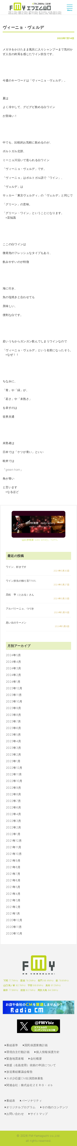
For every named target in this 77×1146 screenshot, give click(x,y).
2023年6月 (13, 728)
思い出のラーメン (16, 622)
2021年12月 (14, 840)
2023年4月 (13, 741)
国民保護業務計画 (36, 1045)
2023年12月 (14, 688)
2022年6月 (13, 807)
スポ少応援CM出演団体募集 (24, 1078)
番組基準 (12, 1045)
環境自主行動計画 (18, 1052)
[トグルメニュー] (70, 10)
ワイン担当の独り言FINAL (21, 580)
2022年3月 (13, 821)
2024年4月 (13, 661)
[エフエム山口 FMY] (34, 8)
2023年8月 (13, 715)
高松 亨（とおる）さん (20, 594)
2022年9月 (13, 787)
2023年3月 (13, 748)
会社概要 (36, 1058)
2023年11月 (14, 695)
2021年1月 (13, 913)
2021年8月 (13, 867)
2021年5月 (13, 887)
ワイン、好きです (16, 566)
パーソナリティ (31, 1100)
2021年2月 (13, 907)
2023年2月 (13, 754)
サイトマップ (39, 1114)
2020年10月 (14, 933)
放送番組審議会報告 (19, 1071)
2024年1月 (13, 681)
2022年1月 (13, 834)
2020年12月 (14, 920)
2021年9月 (13, 860)
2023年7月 (13, 721)
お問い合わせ (15, 1114)
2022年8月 (13, 794)
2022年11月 (14, 774)
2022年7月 (13, 801)
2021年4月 (13, 893)
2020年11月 (14, 927)
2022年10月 (14, 781)
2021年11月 (13, 847)
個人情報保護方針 (47, 1052)
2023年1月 (13, 761)
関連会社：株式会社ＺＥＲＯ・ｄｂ (29, 1085)
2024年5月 (13, 655)
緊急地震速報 (15, 1058)
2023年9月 (13, 708)
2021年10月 (14, 854)
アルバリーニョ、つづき (20, 608)
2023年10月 (14, 701)
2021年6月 (13, 880)
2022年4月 (13, 814)
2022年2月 (13, 827)
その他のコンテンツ (55, 1107)
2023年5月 (13, 734)
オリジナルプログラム (20, 1107)
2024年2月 (13, 675)
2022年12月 (14, 767)
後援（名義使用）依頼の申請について (31, 1065)
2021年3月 (13, 900)
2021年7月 (13, 873)
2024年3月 (13, 668)
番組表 (10, 1100)
